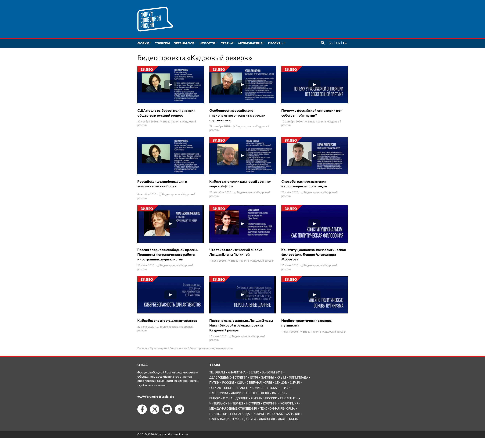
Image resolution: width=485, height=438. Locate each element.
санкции (293, 414)
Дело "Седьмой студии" (228, 377)
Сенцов (281, 382)
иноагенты (289, 398)
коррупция (289, 403)
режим (258, 414)
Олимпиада (298, 377)
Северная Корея (259, 382)
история (253, 403)
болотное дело (256, 393)
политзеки (218, 414)
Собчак (215, 388)
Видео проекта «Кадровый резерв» (252, 260)
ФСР (286, 388)
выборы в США (220, 398)
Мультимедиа (158, 348)
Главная (142, 348)
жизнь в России (264, 398)
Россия (228, 382)
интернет (235, 403)
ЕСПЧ (254, 377)
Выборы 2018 (272, 372)
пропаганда (240, 414)
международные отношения (233, 408)
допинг (241, 398)
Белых (254, 372)
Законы (267, 377)
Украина (256, 388)
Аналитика (237, 372)
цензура (249, 419)
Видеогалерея (178, 348)
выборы (278, 393)
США (240, 382)
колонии (270, 403)
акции (236, 393)
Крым (281, 377)
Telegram (217, 372)
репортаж (275, 414)
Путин (214, 382)
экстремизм (288, 419)
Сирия (295, 382)
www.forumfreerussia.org (155, 396)
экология (267, 419)
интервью (217, 403)
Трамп (242, 388)
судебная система (224, 419)
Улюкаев (273, 388)
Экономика (218, 393)
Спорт (229, 388)
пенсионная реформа (277, 408)
